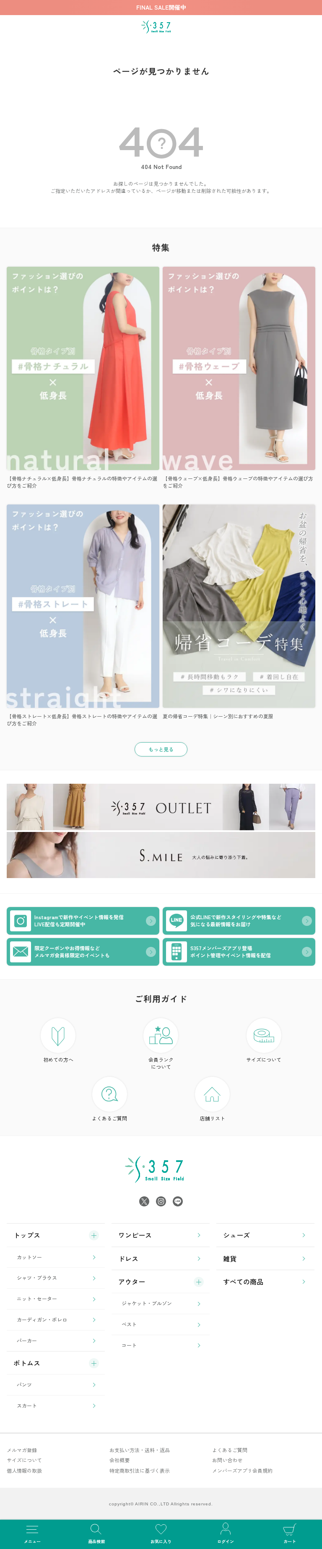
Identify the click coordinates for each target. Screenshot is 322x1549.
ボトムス (26, 1363)
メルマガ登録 (22, 1449)
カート (289, 1541)
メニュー (32, 1541)
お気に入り (161, 1541)
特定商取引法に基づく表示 (139, 1470)
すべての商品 (243, 1281)
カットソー (29, 1257)
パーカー (27, 1340)
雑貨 (229, 1258)
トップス (26, 1235)
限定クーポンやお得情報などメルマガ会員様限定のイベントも (72, 951)
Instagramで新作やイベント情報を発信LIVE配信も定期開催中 (79, 920)
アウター (131, 1281)
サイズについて (263, 1059)
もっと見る (161, 749)
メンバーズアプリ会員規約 (242, 1470)
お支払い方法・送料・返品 (139, 1449)
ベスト (129, 1324)
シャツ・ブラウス (37, 1277)
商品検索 (96, 1541)
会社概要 (119, 1459)
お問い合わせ (227, 1459)
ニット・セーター (37, 1298)
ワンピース (135, 1235)
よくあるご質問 (109, 1118)
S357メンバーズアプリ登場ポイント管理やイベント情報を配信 (230, 951)
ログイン (225, 1541)
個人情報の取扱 (24, 1470)
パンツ (24, 1384)
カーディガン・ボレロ (42, 1319)
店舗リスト (212, 1118)
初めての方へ (58, 1059)
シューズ (236, 1235)
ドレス (128, 1258)
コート (129, 1345)
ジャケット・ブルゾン (147, 1303)
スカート (27, 1405)
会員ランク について (161, 1063)
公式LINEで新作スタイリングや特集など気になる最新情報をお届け (235, 920)
